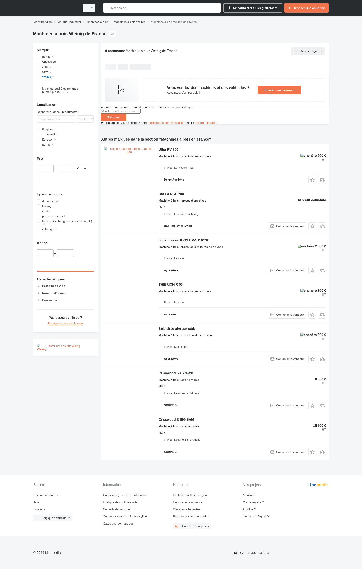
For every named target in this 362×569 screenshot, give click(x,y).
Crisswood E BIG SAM (176, 419)
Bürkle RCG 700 (171, 194)
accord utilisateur (206, 122)
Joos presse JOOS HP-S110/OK (184, 240)
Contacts (39, 509)
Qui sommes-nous (45, 495)
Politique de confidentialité (120, 502)
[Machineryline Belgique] (55, 8)
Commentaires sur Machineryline (125, 516)
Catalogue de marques (118, 523)
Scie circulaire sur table (177, 329)
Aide (36, 502)
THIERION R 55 (171, 284)
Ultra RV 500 (168, 149)
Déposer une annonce (279, 90)
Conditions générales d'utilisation (125, 495)
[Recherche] (107, 7)
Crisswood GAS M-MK (176, 373)
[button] (312, 180)
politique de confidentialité (166, 122)
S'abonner (113, 117)
